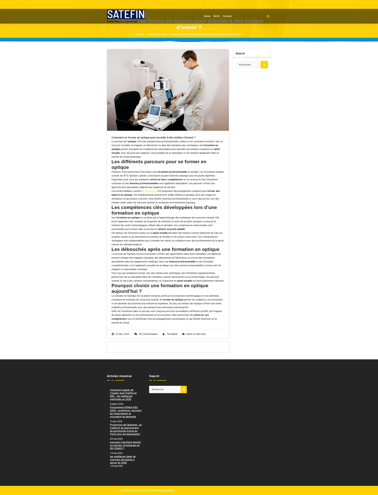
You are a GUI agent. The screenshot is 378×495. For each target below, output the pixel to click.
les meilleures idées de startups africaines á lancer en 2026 (123, 459)
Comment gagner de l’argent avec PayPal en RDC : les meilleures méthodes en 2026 (123, 395)
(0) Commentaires (148, 334)
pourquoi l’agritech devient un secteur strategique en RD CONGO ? (125, 445)
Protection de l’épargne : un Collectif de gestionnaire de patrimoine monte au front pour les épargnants (126, 429)
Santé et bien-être (157, 34)
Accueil (139, 34)
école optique (149, 191)
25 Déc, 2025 (122, 334)
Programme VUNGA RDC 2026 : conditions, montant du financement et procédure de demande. (126, 412)
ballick (174, 334)
